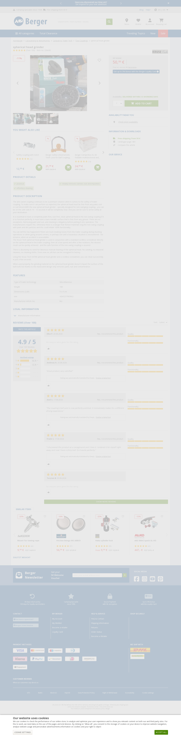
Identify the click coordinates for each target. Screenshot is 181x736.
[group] (18, 119)
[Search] (109, 22)
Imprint (67, 693)
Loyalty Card (57, 632)
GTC (28, 693)
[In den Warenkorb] (39, 167)
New (152, 33)
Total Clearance (48, 33)
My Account (57, 619)
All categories (26, 33)
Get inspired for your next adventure (91, 3)
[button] (61, 3)
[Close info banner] (168, 3)
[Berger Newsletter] (125, 575)
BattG (40, 693)
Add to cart (143, 103)
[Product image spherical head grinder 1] (58, 83)
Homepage (18, 41)
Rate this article (27, 329)
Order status (96, 632)
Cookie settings (148, 693)
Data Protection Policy (86, 693)
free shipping (132, 67)
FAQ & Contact (97, 619)
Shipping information (100, 623)
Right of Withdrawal (110, 693)
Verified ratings (27, 357)
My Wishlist (57, 623)
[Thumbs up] (48, 348)
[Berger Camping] (33, 21)
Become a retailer (59, 627)
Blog (141, 10)
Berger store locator (24, 625)
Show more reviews (106, 502)
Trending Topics (136, 33)
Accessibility (129, 693)
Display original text (103, 378)
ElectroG (53, 693)
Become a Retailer (99, 636)
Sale (163, 33)
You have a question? (24, 619)
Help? (148, 10)
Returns (94, 627)
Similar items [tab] (23, 509)
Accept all (161, 732)
